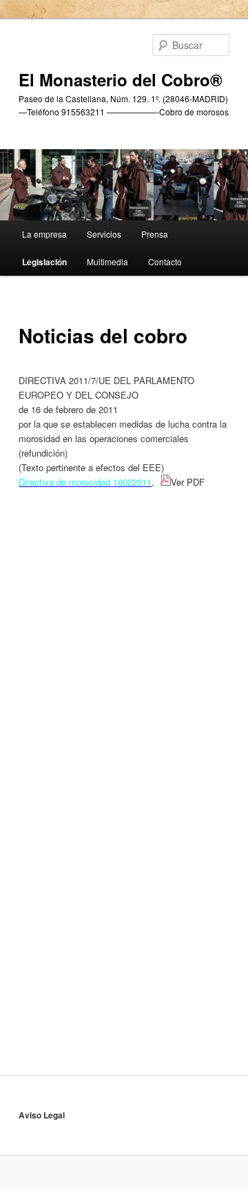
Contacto (165, 261)
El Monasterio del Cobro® (121, 79)
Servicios (104, 234)
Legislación (44, 262)
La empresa (44, 234)
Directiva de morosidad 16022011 (85, 481)
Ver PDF (192, 481)
